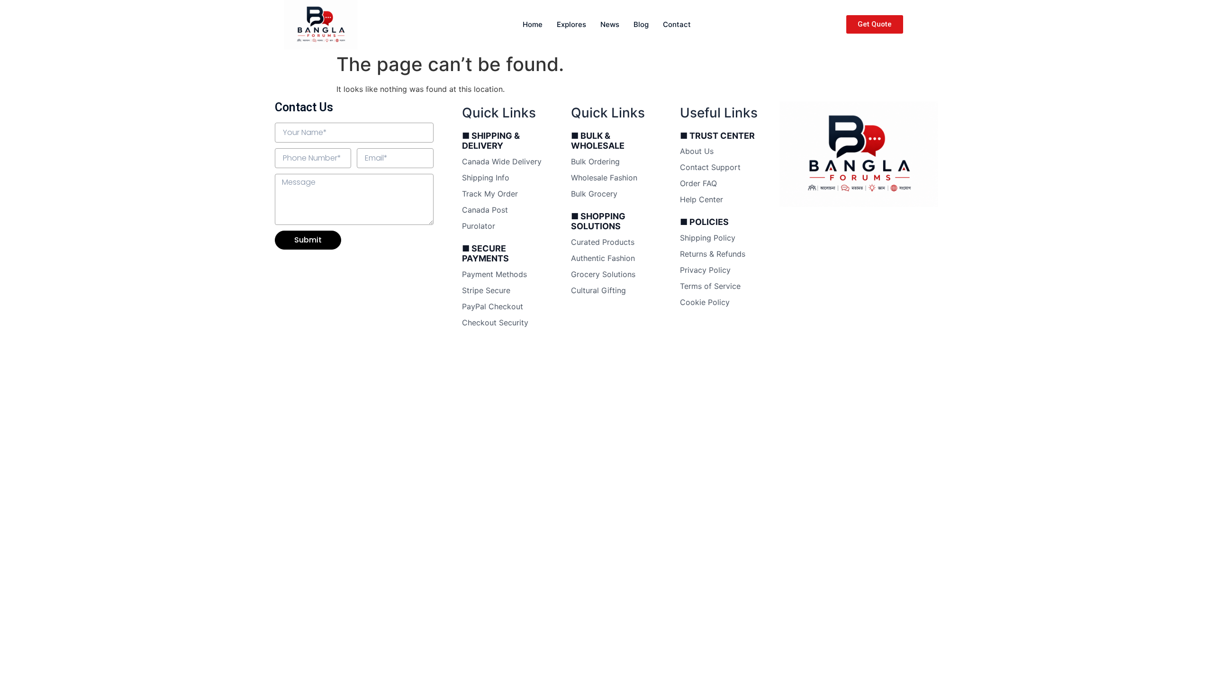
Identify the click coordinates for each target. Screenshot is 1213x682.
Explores (571, 24)
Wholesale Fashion (604, 177)
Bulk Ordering (595, 161)
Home (533, 24)
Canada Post (485, 210)
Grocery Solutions (603, 274)
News (609, 24)
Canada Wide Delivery (502, 161)
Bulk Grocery (594, 193)
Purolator (478, 226)
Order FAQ (698, 183)
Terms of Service (710, 286)
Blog (641, 24)
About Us (697, 151)
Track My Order (490, 193)
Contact (677, 24)
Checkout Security (495, 322)
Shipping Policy (707, 237)
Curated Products (602, 242)
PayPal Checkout (492, 306)
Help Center (701, 199)
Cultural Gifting (598, 290)
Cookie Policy (705, 302)
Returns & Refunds (712, 254)
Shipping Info (485, 177)
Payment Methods (494, 274)
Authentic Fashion (603, 258)
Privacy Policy (705, 270)
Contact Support (710, 167)
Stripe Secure (486, 290)
